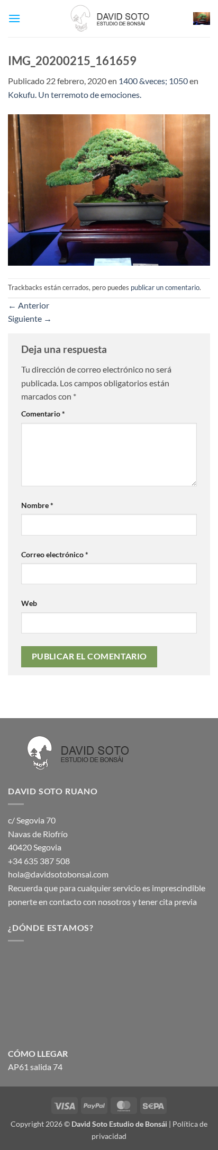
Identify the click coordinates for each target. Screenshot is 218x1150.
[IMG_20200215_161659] (109, 189)
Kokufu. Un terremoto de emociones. (74, 94)
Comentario (43, 413)
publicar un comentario (165, 287)
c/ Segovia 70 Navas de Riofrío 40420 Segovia (38, 833)
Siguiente (30, 318)
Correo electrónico (54, 554)
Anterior (28, 305)
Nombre (37, 505)
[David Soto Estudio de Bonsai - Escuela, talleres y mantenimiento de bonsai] (109, 18)
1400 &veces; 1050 (153, 81)
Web (29, 603)
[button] (14, 18)
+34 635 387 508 (39, 861)
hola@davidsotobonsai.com (58, 874)
